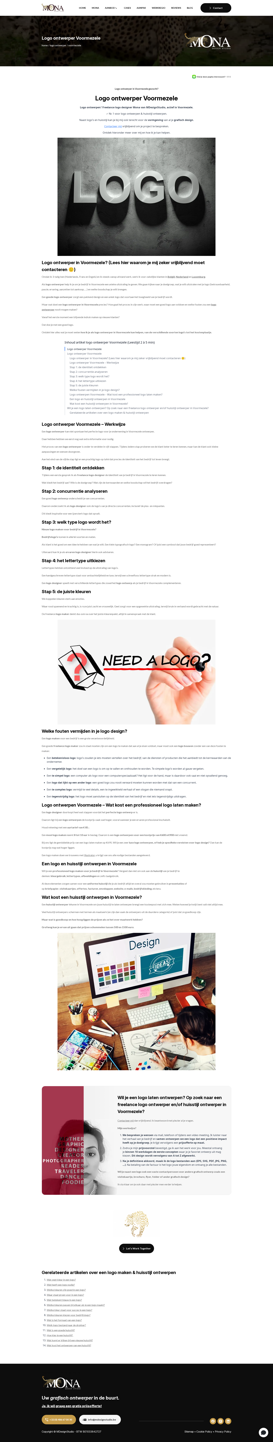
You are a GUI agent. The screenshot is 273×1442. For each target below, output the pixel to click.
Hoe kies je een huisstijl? (60, 1335)
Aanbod (110, 7)
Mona (95, 7)
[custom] (213, 1421)
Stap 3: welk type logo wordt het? (89, 376)
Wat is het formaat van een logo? (64, 1320)
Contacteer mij (113, 126)
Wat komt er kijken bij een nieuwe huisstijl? (70, 1340)
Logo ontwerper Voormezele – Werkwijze (94, 362)
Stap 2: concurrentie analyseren (89, 371)
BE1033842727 (92, 1431)
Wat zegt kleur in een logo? (61, 1279)
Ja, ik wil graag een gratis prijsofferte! (72, 1406)
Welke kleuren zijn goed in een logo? (66, 1289)
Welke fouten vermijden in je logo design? (95, 390)
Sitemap (189, 1431)
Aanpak (141, 7)
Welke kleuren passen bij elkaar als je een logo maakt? (76, 1304)
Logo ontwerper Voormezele (84, 349)
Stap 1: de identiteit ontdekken (88, 367)
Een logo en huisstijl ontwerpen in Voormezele (97, 399)
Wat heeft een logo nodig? (61, 1284)
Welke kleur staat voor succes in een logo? (69, 1309)
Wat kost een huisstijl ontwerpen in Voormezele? (99, 403)
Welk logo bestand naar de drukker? (66, 1325)
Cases (127, 7)
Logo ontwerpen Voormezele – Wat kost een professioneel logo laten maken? (116, 394)
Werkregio (158, 7)
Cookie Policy (204, 1431)
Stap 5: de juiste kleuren (84, 385)
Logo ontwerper (58, 45)
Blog (190, 7)
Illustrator (89, 855)
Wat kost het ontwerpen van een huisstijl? (69, 1345)
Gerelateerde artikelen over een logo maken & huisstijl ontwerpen (109, 412)
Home (82, 7)
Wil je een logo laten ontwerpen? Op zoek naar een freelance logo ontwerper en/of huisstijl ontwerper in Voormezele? (138, 408)
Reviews (176, 7)
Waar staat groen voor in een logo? (65, 1294)
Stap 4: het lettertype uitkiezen (88, 381)
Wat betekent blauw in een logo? (64, 1299)
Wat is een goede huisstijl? (61, 1330)
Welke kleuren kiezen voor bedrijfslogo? (69, 1314)
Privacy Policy (223, 1431)
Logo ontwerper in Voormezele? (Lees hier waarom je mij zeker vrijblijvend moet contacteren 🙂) (127, 358)
